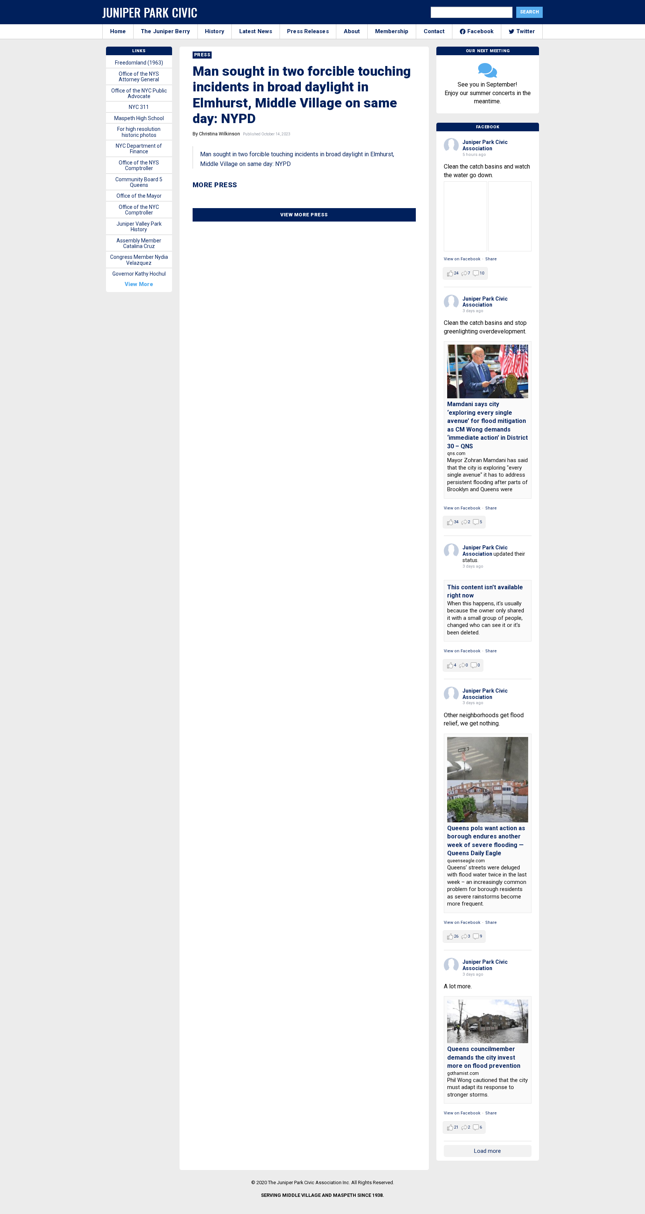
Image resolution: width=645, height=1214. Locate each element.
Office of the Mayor (139, 196)
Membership (392, 31)
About (352, 31)
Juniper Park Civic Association (485, 145)
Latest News (255, 31)
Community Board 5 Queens (138, 182)
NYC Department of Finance (139, 148)
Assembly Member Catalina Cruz (138, 243)
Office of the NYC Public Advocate (139, 93)
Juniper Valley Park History (139, 226)
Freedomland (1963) (139, 63)
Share (491, 259)
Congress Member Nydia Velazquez (139, 260)
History (214, 31)
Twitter (525, 31)
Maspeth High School (139, 118)
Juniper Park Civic (149, 12)
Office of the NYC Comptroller (139, 210)
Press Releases (307, 31)
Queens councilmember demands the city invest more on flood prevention (483, 1057)
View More (139, 284)
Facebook (480, 31)
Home (118, 31)
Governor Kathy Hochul (139, 274)
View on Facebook (462, 259)
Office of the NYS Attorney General (139, 76)
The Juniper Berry (165, 31)
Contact (434, 31)
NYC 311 (139, 107)
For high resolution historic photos (139, 132)
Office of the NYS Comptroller (139, 165)
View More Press (304, 214)
